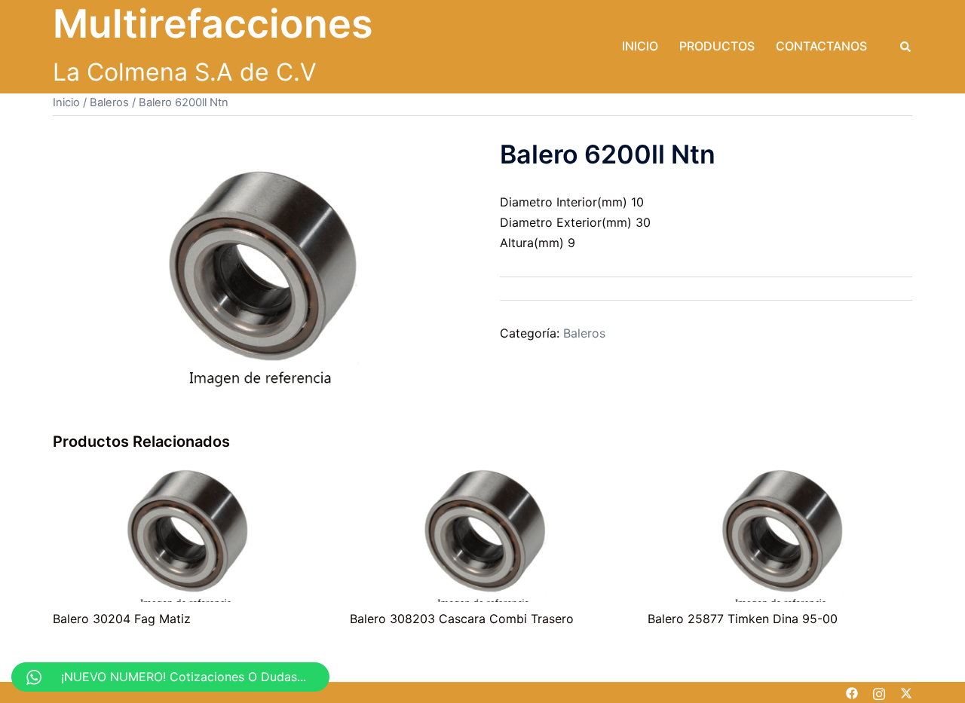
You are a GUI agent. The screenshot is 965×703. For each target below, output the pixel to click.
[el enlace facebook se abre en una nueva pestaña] (852, 692)
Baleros (109, 102)
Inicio (640, 45)
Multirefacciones (213, 23)
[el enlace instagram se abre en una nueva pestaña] (879, 692)
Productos (717, 45)
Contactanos (821, 45)
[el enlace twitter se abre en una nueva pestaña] (906, 692)
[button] (906, 46)
